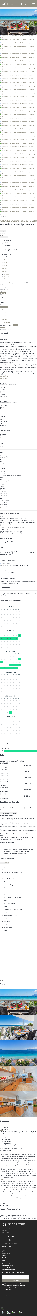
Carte (5, 278)
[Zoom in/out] (4, 233)
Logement (6, 275)
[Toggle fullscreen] (2, 233)
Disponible (7, 748)
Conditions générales (8, 1264)
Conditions (6, 276)
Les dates (2, 289)
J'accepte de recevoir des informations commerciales (13, 1288)
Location (4, 1252)
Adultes (2, 295)
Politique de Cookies (7, 1265)
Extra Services (6, 1253)
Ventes (4, 1255)
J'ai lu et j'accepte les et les (14, 1284)
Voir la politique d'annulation (8, 813)
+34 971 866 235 (9, 1236)
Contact (4, 1257)
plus (2, 1179)
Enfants (2, 302)
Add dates (2, 293)
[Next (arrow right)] (2, 235)
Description (4, 237)
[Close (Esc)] (0, 233)
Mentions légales (6, 1267)
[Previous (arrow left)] (0, 235)
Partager (3, 231)
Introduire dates (4, 307)
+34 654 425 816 (10, 1238)
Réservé (6, 744)
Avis (5, 280)
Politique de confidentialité (9, 1269)
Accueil (4, 1250)
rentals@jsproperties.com (11, 1240)
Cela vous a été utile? (18, 1196)
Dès (1, 285)
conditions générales (19, 1285)
